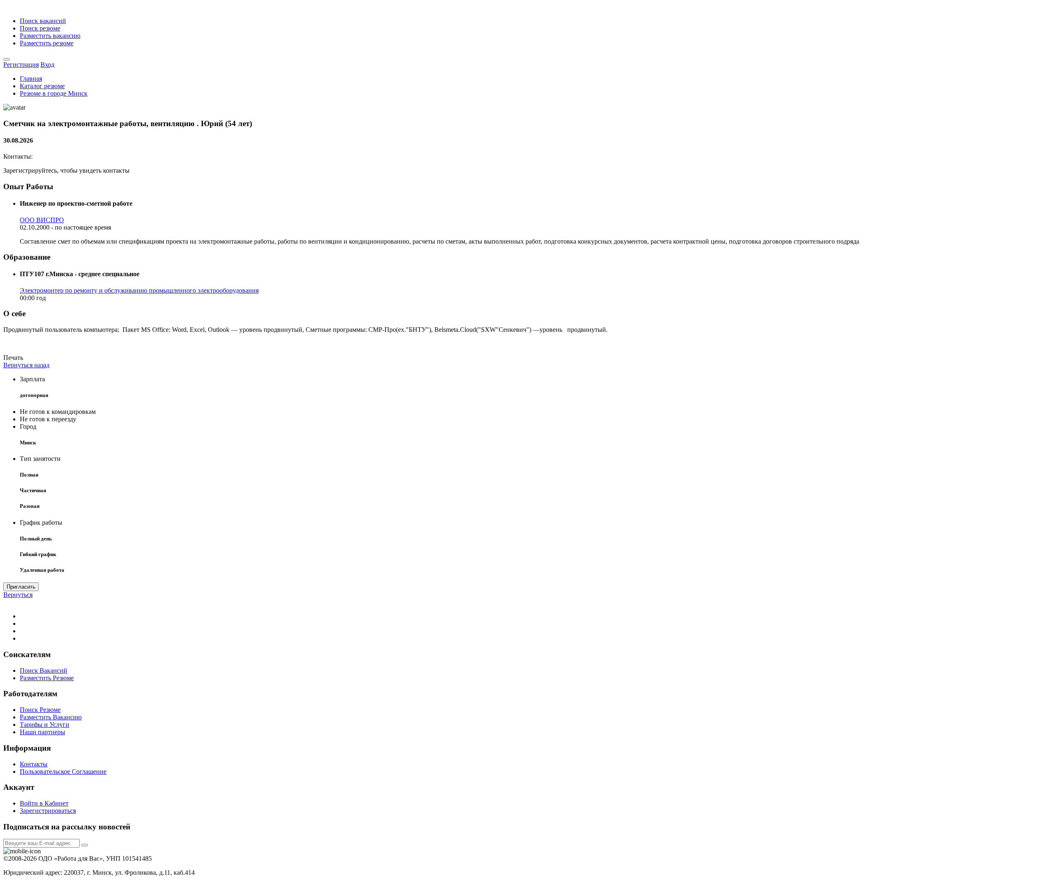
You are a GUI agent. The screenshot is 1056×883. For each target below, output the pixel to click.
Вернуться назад (26, 365)
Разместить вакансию (50, 35)
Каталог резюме (42, 85)
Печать (13, 357)
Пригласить (21, 587)
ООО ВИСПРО (42, 219)
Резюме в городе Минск (53, 93)
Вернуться (18, 594)
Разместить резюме (46, 43)
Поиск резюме (40, 28)
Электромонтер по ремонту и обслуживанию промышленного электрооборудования (139, 290)
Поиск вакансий (43, 20)
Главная (31, 78)
